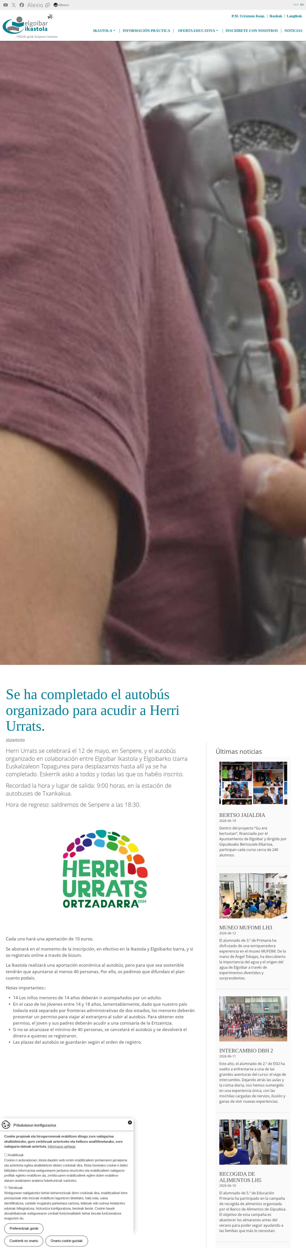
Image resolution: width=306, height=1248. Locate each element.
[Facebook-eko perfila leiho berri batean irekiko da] (21, 5)
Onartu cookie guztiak (67, 1241)
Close (130, 1122)
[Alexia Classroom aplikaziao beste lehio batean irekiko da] (39, 5)
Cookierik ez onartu (24, 1241)
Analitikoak (16, 1155)
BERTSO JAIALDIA (242, 815)
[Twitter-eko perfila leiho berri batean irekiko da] (13, 5)
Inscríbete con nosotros (252, 31)
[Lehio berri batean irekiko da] (61, 5)
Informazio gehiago (61, 1146)
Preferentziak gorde (24, 1228)
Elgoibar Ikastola (17, 34)
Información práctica (146, 31)
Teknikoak (15, 1188)
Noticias (293, 31)
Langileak (294, 16)
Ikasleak (275, 16)
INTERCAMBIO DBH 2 (246, 1051)
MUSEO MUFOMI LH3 (245, 927)
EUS (296, 4)
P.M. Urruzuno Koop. (248, 16)
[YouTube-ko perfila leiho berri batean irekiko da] (5, 5)
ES (302, 4)
